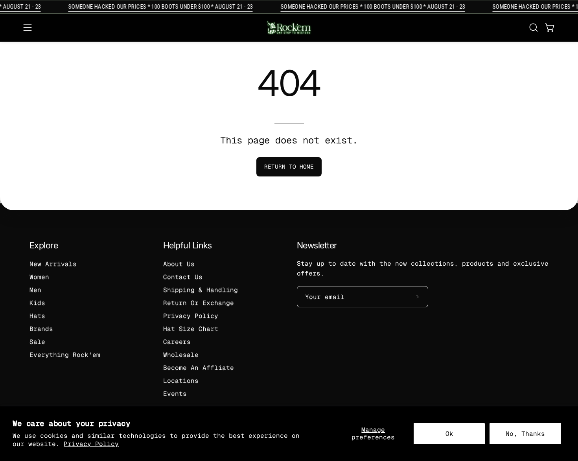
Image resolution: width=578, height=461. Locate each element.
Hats (37, 316)
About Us (179, 264)
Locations (181, 381)
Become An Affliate (198, 368)
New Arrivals (53, 264)
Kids (37, 303)
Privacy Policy (91, 444)
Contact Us (182, 277)
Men (35, 290)
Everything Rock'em (64, 355)
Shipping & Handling (200, 290)
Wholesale (181, 355)
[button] (533, 27)
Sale (37, 342)
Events (175, 393)
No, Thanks (525, 434)
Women (39, 277)
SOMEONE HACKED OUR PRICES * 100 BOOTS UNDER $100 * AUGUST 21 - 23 (158, 6)
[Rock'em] (289, 28)
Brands (41, 329)
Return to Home (289, 166)
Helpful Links (187, 245)
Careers (177, 342)
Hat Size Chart (190, 329)
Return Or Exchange (198, 303)
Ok (449, 434)
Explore (43, 245)
